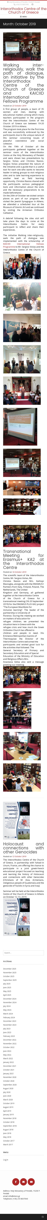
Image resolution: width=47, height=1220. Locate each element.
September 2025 (10, 980)
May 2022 (7, 1055)
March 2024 (8, 1013)
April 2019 (7, 1111)
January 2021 (8, 1073)
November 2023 (9, 1025)
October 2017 (8, 1141)
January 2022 (8, 1062)
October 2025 (8, 976)
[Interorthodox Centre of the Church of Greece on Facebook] (15, 1181)
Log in (5, 1160)
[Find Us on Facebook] (32, 4)
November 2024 (9, 1002)
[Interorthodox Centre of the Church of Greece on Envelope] (23, 1181)
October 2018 (8, 1122)
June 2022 (7, 1051)
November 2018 (9, 1118)
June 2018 (7, 1133)
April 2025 (7, 995)
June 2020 (7, 1096)
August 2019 (8, 1107)
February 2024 (9, 1017)
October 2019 (8, 1103)
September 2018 (10, 1126)
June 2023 (7, 1032)
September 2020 (10, 1084)
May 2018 (7, 1137)
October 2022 (8, 1047)
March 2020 (8, 1099)
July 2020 (6, 1092)
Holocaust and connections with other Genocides (23, 848)
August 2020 (8, 1088)
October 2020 (8, 1081)
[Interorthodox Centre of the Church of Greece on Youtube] (31, 1181)
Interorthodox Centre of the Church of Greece (23, 10)
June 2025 (7, 987)
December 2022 (9, 1040)
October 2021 (8, 1070)
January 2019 (8, 1114)
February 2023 (9, 1036)
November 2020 (9, 1077)
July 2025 (6, 983)
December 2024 (9, 999)
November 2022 (9, 1043)
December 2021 (9, 1066)
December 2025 (9, 969)
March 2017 (8, 1144)
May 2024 (7, 1010)
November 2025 (9, 972)
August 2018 (8, 1129)
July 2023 (6, 1028)
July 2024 (6, 1006)
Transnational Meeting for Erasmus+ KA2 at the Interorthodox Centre (23, 559)
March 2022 (8, 1058)
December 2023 (9, 1021)
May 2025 (7, 991)
